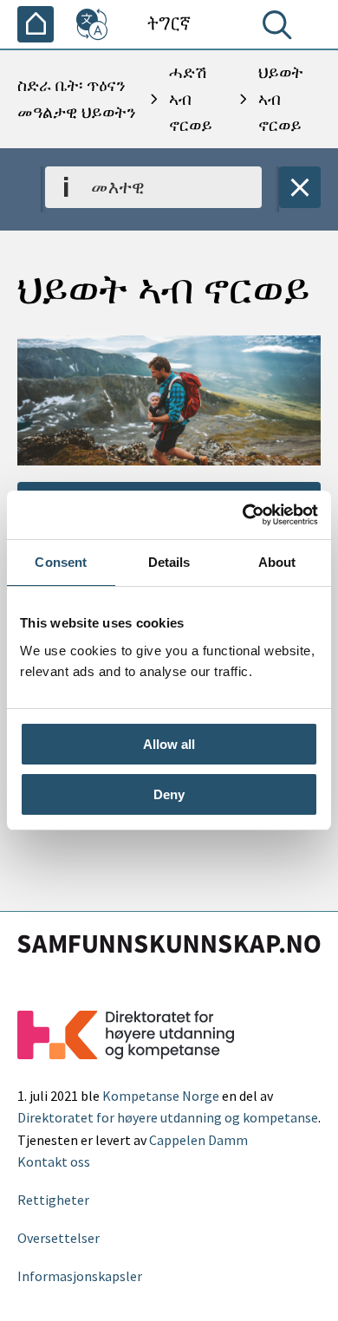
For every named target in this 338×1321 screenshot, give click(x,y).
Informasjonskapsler (79, 1276)
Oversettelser (58, 1237)
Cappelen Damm (198, 1140)
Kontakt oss (53, 1161)
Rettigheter (53, 1199)
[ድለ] (281, 28)
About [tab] (277, 562)
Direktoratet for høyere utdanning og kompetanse (167, 1117)
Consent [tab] (61, 562)
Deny (169, 794)
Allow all (169, 744)
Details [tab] (169, 562)
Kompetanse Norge (160, 1095)
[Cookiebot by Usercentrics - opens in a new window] (243, 515)
